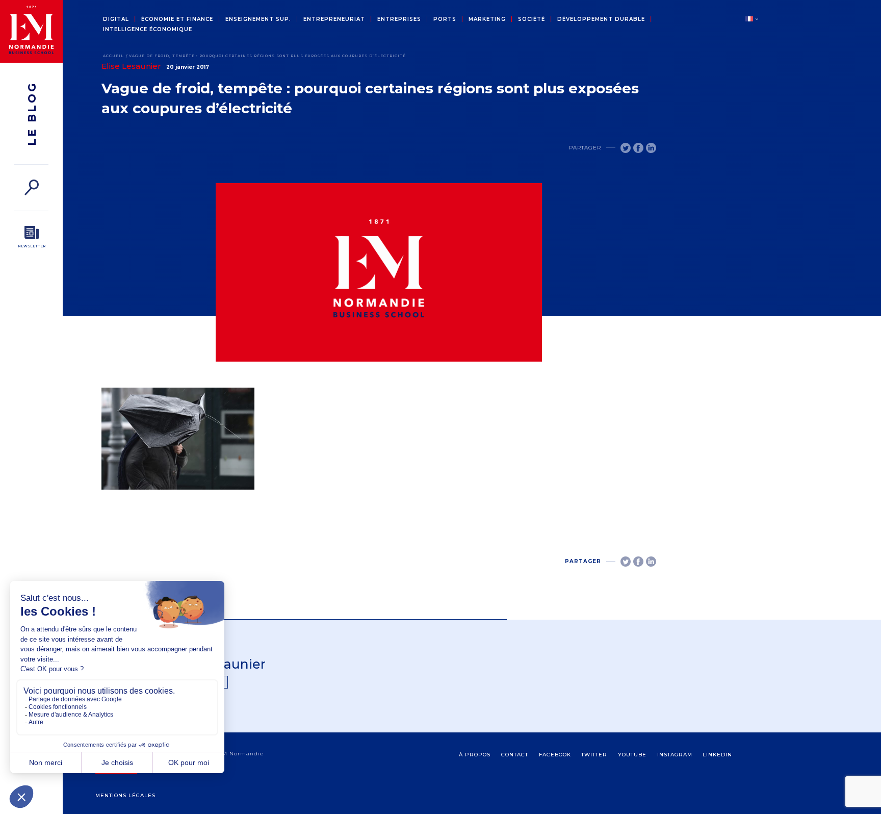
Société (531, 19)
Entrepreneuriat (334, 19)
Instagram (674, 754)
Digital (116, 19)
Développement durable (601, 19)
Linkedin (717, 754)
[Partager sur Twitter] (625, 148)
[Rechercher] (31, 187)
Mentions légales (125, 795)
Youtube (632, 754)
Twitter (594, 754)
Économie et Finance (177, 19)
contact (514, 754)
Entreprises (399, 19)
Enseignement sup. (258, 19)
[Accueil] (31, 31)
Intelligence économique (147, 29)
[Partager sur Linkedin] (651, 148)
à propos (474, 754)
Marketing (487, 19)
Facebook (555, 754)
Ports (444, 19)
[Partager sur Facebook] (638, 148)
